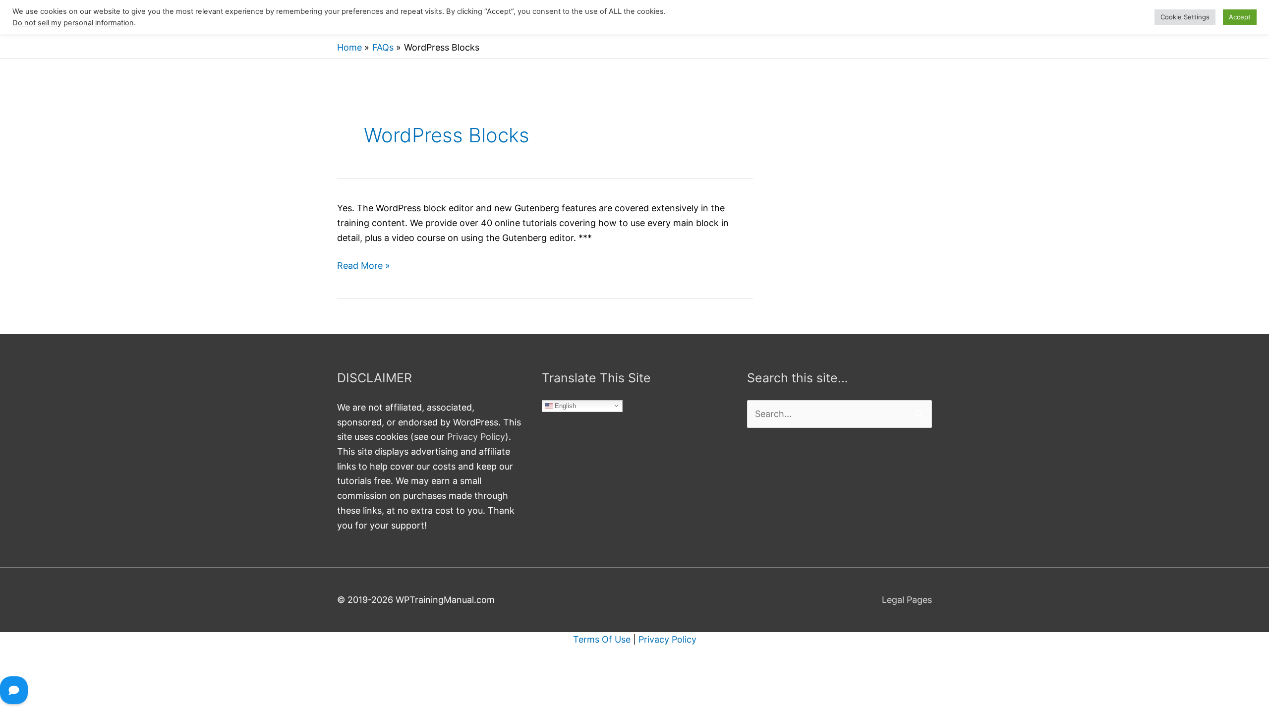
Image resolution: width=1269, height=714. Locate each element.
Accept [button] (1240, 17)
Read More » (363, 266)
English (564, 405)
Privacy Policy (476, 436)
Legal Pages (907, 600)
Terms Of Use (602, 639)
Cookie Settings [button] (1185, 17)
